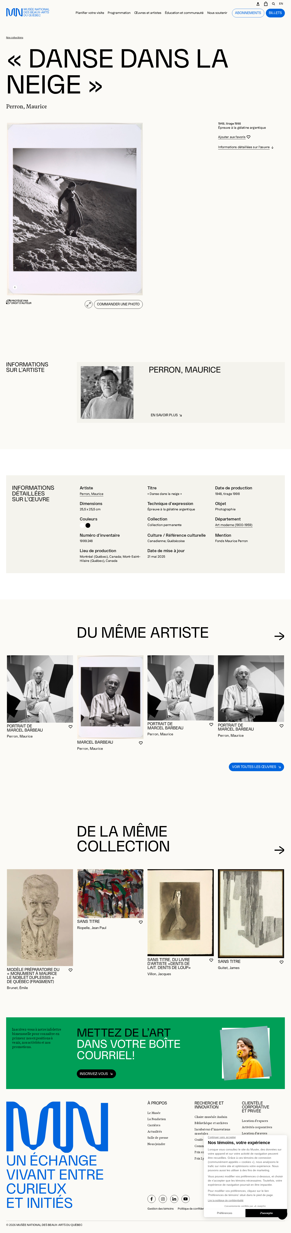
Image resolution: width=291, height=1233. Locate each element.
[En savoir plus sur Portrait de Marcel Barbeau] (40, 689)
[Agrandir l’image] (88, 304)
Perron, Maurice (91, 494)
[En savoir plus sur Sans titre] (110, 893)
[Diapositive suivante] (279, 636)
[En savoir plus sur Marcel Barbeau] (110, 697)
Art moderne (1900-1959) (234, 525)
